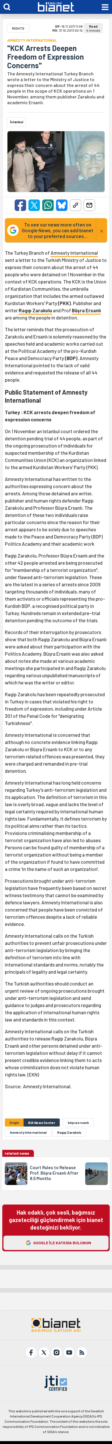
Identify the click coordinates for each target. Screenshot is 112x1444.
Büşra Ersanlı (86, 310)
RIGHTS (18, 28)
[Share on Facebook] (20, 205)
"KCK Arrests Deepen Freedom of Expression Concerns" (45, 57)
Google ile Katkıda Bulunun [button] (62, 1242)
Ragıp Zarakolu (35, 310)
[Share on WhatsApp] (48, 205)
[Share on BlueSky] (61, 205)
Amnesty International (74, 253)
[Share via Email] (89, 205)
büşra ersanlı (78, 1122)
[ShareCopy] (75, 205)
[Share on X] (34, 205)
